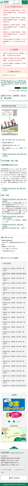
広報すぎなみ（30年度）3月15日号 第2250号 (13, 269)
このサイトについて (20, 469)
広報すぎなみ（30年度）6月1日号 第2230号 (14, 367)
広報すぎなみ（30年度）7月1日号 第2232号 (14, 357)
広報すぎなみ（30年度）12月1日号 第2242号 (13, 308)
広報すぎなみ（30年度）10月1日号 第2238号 (13, 328)
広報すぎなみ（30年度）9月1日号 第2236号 (14, 338)
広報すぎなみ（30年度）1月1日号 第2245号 (14, 294)
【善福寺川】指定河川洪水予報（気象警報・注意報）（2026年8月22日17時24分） (14, 59)
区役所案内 (17, 478)
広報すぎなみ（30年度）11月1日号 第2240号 (13, 318)
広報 (5, 82)
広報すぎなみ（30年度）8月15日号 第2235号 (13, 342)
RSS (3, 472)
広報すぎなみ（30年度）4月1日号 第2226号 (14, 385)
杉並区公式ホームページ (11, 80)
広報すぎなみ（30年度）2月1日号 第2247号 (14, 284)
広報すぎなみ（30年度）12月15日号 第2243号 (14, 303)
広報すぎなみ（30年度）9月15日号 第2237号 (13, 333)
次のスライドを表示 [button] (14, 421)
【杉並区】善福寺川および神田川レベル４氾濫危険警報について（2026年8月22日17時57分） (14, 41)
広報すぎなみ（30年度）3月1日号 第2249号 (14, 274)
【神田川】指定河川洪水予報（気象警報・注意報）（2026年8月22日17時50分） (14, 54)
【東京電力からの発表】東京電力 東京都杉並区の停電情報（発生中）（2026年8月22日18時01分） (14, 34)
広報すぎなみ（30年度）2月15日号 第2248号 (13, 279)
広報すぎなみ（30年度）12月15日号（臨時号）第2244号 (14, 299)
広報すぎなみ (10, 82)
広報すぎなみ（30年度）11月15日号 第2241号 (14, 313)
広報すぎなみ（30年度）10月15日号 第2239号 (14, 323)
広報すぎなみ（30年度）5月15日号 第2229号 (13, 372)
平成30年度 (4, 84)
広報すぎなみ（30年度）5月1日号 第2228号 (14, 377)
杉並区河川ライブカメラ (9, 75)
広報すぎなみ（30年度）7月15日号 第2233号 (13, 352)
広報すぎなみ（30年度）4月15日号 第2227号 (13, 382)
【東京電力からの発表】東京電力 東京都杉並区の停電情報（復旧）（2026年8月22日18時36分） (14, 12)
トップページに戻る (6, 469)
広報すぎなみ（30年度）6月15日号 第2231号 (13, 362)
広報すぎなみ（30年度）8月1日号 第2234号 (14, 347)
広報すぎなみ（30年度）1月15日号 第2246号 (13, 289)
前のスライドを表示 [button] (9, 421)
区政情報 (20, 80)
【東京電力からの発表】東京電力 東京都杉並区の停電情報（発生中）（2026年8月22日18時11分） (14, 27)
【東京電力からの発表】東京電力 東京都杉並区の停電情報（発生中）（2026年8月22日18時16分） (14, 20)
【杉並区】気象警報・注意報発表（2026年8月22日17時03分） (14, 64)
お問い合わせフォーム (9, 251)
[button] (14, 2)
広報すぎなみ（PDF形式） (20, 82)
